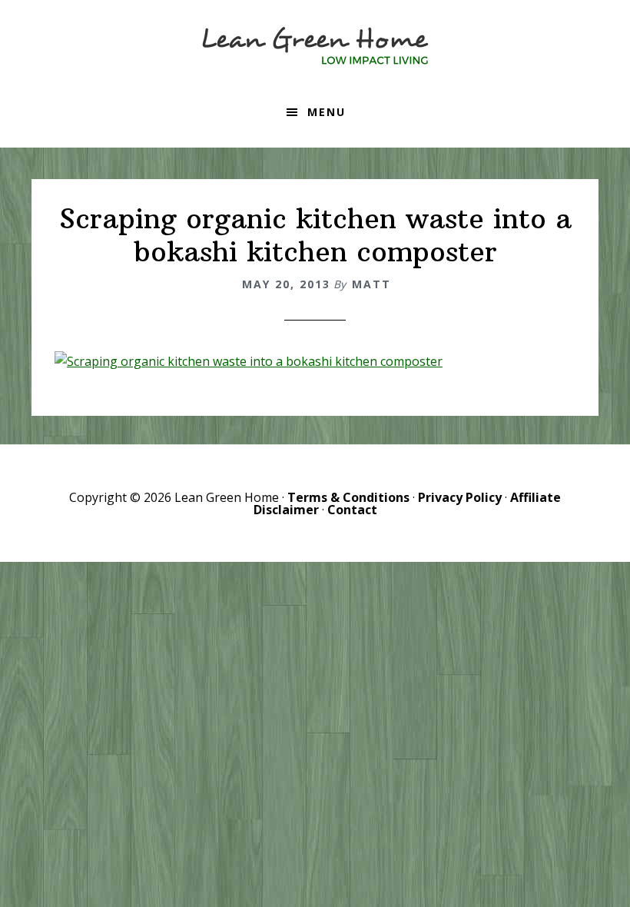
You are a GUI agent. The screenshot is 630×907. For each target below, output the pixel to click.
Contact (352, 509)
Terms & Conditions (348, 497)
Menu (326, 112)
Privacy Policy (460, 497)
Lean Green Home (315, 46)
